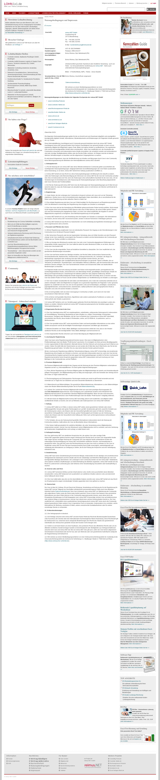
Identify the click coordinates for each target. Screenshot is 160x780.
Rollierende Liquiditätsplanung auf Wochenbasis (133, 608)
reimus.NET (99, 66)
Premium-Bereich (120, 3)
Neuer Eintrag (30, 112)
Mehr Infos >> (140, 124)
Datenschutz (36, 768)
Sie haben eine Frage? (17, 119)
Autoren (131, 3)
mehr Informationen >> (127, 721)
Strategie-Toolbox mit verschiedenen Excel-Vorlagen (136, 630)
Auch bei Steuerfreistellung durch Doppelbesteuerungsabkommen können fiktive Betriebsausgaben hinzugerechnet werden (22, 246)
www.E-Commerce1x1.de (56, 127)
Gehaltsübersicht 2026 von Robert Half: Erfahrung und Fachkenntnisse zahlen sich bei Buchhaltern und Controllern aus (24, 240)
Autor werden (64, 758)
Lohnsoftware (33, 13)
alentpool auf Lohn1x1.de (33, 334)
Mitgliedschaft (64, 761)
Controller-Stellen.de (115, 761)
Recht (51, 17)
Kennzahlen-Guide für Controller (18, 164)
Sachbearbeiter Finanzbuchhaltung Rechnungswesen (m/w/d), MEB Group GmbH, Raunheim (22, 85)
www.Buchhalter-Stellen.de (56, 112)
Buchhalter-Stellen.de (116, 765)
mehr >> (137, 94)
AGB (9, 763)
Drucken (48, 25)
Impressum (35, 770)
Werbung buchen (141, 3)
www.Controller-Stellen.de (56, 105)
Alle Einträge (13, 112)
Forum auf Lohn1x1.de (29, 150)
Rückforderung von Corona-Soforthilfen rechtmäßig (24, 221)
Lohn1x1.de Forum (28, 285)
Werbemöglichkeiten (14, 761)
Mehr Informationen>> (135, 643)
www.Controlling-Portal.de (56, 101)
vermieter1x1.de (57, 120)
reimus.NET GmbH (71, 32)
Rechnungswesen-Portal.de (118, 763)
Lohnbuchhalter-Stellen (18, 53)
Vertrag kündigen (39, 759)
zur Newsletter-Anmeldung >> (14, 32)
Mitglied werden (107, 3)
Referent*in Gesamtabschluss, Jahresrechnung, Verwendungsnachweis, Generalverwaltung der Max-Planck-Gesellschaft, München (24, 74)
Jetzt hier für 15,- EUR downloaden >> (131, 373)
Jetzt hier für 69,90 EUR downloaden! (131, 549)
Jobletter (63, 770)
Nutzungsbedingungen (40, 766)
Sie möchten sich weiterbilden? (21, 175)
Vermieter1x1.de (114, 768)
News (14, 13)
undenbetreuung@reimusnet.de (81, 45)
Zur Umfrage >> (17, 45)
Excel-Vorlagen (75, 13)
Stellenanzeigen (126, 103)
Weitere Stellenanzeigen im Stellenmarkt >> (133, 178)
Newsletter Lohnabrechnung (20, 19)
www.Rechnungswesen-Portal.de (58, 108)
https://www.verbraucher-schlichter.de (77, 93)
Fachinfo (22, 13)
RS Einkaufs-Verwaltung (130, 688)
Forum (85, 13)
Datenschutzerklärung (73, 82)
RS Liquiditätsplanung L (130, 559)
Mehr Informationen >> (127, 232)
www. (50, 120)
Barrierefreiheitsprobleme (68, 765)
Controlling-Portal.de (115, 758)
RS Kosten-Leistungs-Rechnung (132, 695)
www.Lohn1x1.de (53, 116)
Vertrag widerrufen (40, 761)
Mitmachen (64, 763)
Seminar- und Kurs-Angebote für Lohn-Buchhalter (21, 211)
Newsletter (64, 768)
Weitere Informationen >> (131, 406)
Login (154, 3)
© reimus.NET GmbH (10, 776)
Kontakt (10, 758)
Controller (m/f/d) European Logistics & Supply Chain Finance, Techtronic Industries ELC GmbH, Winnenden (24, 63)
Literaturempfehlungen (18, 161)
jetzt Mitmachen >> (148, 32)
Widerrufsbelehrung (88, 386)
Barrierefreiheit (37, 763)
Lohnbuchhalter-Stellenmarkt (54, 13)
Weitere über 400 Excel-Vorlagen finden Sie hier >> (135, 277)
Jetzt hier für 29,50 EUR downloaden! (131, 332)
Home (7, 13)
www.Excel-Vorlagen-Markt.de (57, 123)
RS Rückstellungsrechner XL (131, 681)
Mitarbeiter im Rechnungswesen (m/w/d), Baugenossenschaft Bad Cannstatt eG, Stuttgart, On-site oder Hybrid (24, 97)
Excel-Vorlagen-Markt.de (117, 770)
